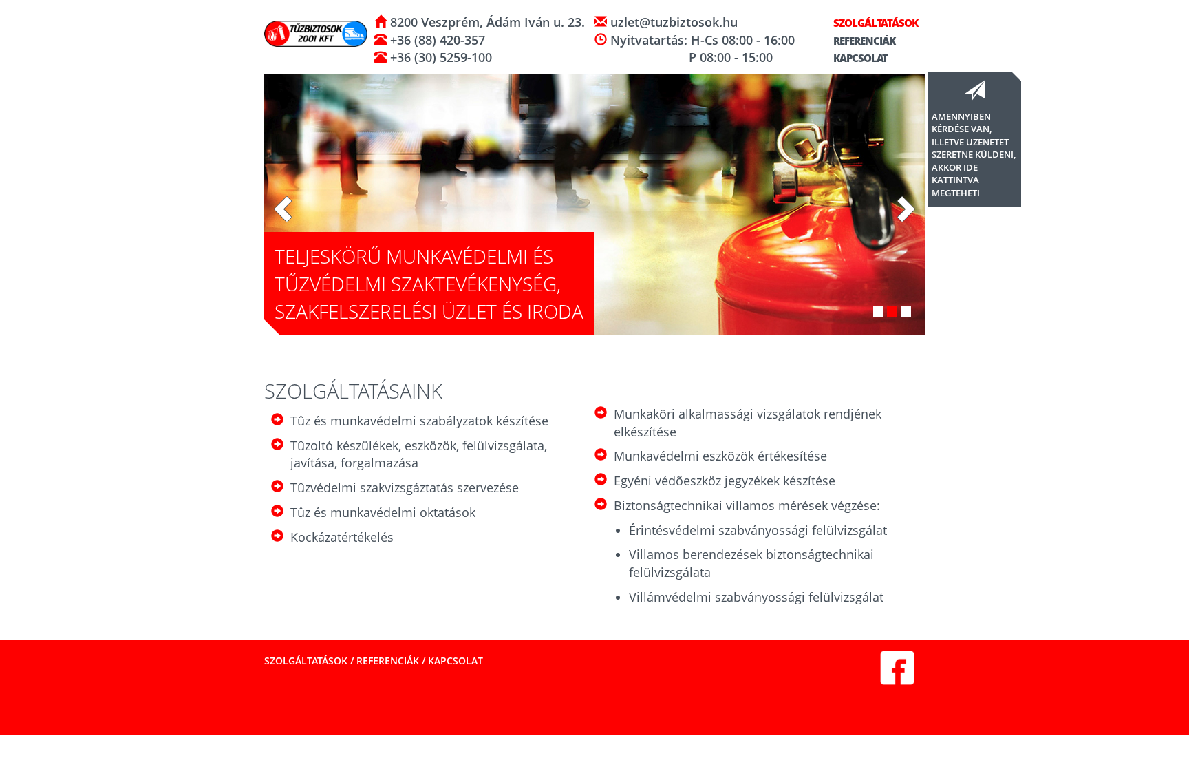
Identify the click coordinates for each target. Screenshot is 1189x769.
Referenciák (863, 41)
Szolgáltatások (874, 23)
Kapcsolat (859, 58)
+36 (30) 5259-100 (439, 57)
